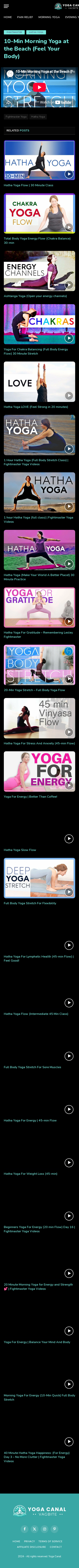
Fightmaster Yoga (16, 117)
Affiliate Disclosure (31, 1547)
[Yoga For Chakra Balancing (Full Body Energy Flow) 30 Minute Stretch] (39, 324)
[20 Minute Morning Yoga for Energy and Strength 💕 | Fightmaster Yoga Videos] (39, 1259)
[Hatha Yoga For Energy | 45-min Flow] (39, 1095)
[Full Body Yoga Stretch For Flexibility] (39, 878)
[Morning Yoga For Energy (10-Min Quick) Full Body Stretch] (39, 1370)
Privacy (29, 1541)
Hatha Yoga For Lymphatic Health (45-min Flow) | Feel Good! (39, 958)
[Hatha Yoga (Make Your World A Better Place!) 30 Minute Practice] (39, 550)
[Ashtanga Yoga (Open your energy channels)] (39, 271)
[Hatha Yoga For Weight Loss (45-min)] (39, 1149)
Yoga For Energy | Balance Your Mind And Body (37, 1342)
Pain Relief (25, 17)
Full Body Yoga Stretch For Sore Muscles (32, 1067)
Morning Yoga (49, 17)
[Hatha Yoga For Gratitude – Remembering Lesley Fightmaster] (39, 607)
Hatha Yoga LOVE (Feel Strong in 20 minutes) (36, 407)
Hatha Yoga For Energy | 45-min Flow (30, 1120)
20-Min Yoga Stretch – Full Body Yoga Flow (34, 690)
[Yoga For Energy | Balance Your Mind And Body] (39, 1317)
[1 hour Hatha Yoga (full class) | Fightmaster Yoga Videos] (39, 492)
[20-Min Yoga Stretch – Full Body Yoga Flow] (39, 665)
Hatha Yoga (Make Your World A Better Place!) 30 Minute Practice (39, 577)
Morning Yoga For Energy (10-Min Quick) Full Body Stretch (39, 1397)
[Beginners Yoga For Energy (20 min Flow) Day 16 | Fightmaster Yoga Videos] (39, 1202)
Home (8, 17)
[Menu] (6, 6)
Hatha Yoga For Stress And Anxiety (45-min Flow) (39, 743)
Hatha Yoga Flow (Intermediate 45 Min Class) (36, 1014)
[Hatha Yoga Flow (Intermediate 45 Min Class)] (39, 989)
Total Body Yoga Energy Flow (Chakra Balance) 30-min (37, 240)
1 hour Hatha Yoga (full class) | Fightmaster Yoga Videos (38, 519)
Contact (56, 1547)
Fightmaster (14, 32)
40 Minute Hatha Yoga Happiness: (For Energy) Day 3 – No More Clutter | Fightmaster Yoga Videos (37, 1457)
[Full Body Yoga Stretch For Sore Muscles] (39, 1042)
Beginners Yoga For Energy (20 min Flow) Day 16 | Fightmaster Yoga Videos (39, 1229)
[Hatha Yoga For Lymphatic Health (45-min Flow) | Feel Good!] (39, 931)
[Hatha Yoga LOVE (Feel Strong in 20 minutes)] (39, 382)
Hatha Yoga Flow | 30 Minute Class (28, 185)
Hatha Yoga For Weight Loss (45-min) (30, 1174)
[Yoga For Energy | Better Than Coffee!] (39, 771)
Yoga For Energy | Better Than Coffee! (30, 797)
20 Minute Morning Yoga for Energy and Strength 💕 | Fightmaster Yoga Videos (38, 1286)
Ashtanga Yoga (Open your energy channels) (35, 296)
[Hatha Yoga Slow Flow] (39, 825)
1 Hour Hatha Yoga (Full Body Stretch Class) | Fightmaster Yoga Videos (36, 462)
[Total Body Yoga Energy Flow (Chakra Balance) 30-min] (39, 213)
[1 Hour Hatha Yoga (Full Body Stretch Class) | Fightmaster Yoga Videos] (39, 435)
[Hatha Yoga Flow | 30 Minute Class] (39, 160)
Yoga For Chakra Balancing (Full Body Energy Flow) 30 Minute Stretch (36, 351)
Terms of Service (50, 1541)
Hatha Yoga (36, 32)
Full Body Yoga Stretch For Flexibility (30, 903)
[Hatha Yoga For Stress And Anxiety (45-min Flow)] (39, 718)
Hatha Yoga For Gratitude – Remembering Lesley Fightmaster (38, 634)
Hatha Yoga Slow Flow (20, 850)
